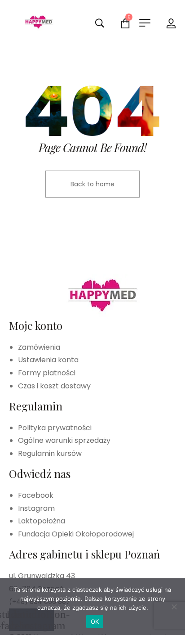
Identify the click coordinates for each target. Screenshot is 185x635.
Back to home (92, 184)
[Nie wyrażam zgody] (173, 606)
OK (95, 621)
